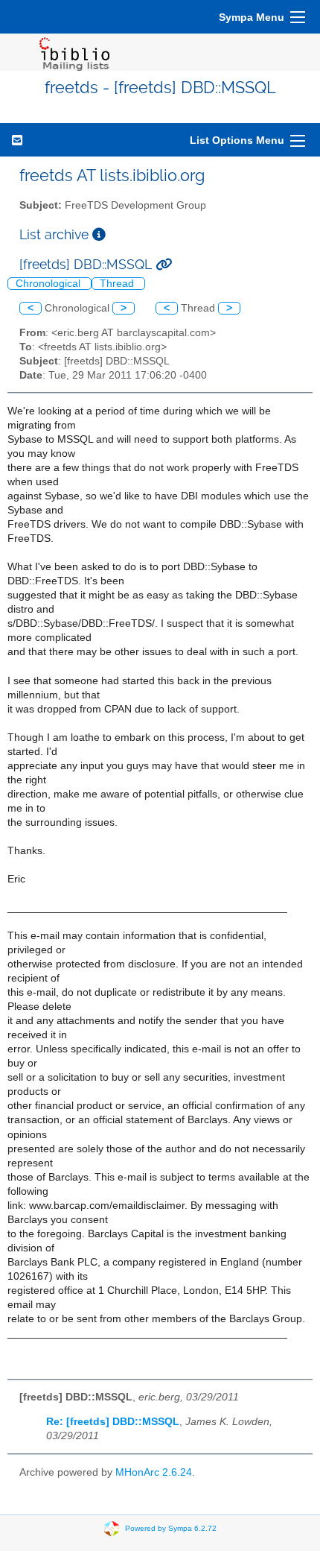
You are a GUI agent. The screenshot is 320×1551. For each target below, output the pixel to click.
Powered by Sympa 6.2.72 (171, 1528)
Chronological (49, 283)
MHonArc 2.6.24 (153, 1472)
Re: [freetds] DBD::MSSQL (112, 1421)
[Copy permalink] (164, 264)
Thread (118, 283)
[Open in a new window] (99, 234)
